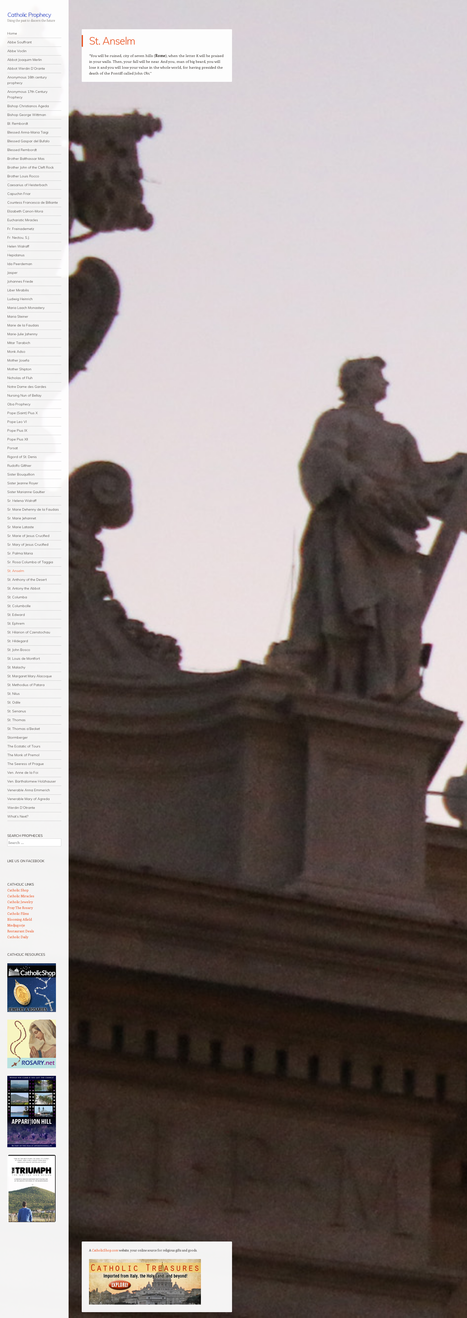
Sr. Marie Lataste (20, 527)
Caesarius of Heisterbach (27, 185)
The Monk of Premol (23, 755)
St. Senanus (16, 711)
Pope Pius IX (17, 430)
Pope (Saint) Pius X (22, 413)
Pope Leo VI (17, 422)
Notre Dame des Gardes (26, 386)
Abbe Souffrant (19, 42)
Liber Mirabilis (18, 290)
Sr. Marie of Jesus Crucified (28, 536)
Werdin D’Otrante (21, 807)
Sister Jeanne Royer (22, 483)
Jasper (12, 272)
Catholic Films (18, 913)
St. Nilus (13, 693)
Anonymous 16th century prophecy (27, 80)
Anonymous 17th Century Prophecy (27, 94)
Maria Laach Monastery (26, 308)
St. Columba (17, 597)
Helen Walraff (18, 246)
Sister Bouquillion (21, 474)
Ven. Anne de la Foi (22, 772)
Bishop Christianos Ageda (28, 106)
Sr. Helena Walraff (21, 500)
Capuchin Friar (19, 193)
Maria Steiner (17, 316)
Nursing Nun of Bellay (24, 395)
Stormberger (17, 737)
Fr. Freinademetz (20, 229)
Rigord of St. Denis (22, 457)
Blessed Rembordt (22, 150)
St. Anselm (15, 571)
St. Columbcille (19, 606)
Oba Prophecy (18, 404)
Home (12, 33)
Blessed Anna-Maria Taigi (27, 132)
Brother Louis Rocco (23, 176)
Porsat (12, 448)
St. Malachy (16, 667)
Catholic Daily (17, 937)
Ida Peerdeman (19, 264)
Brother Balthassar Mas (26, 158)
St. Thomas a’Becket (23, 728)
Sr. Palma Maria (20, 553)
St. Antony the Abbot (23, 588)
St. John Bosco (18, 650)
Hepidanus (16, 255)
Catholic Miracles (20, 896)
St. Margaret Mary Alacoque (29, 676)
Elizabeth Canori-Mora (25, 211)
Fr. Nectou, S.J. (18, 237)
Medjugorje (16, 925)
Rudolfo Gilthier (19, 465)
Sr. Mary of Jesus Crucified (27, 544)
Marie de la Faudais (23, 325)
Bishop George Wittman (26, 115)
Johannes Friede (20, 281)
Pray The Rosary (20, 907)
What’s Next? (17, 816)
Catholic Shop (18, 890)
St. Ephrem (16, 623)
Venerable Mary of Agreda (28, 799)
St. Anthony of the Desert (27, 579)
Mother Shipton (19, 369)
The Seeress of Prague (25, 764)
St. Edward (16, 614)
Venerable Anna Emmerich (28, 790)
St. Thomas (16, 720)
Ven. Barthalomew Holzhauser (31, 781)
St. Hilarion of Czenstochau (28, 632)
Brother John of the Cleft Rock (30, 167)
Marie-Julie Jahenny (22, 334)
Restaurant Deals (20, 931)
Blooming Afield (19, 919)
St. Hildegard (17, 641)
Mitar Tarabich (18, 343)
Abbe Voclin (17, 51)
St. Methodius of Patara (26, 685)
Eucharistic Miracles (22, 220)
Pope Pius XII (17, 439)
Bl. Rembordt (17, 123)
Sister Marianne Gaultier (26, 492)
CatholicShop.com (105, 1250)
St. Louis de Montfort (23, 658)
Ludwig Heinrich (20, 299)
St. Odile (13, 702)
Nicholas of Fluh (20, 378)
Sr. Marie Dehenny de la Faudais (33, 509)
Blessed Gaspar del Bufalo (28, 141)
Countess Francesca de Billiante (32, 202)
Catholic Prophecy (29, 14)
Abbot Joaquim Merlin (24, 59)
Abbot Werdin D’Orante (26, 68)
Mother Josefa (18, 360)
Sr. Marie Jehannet (21, 518)
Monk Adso (16, 351)
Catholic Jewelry (20, 901)
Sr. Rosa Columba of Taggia (30, 562)
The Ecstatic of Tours (23, 746)
